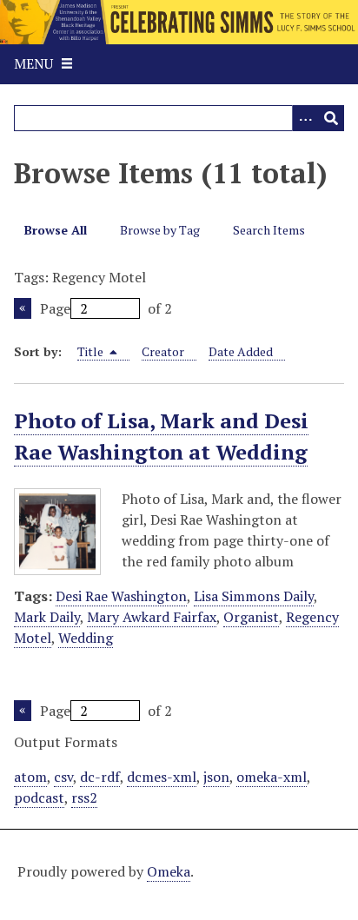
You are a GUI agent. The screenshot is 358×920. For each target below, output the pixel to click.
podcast (39, 797)
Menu (33, 63)
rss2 (84, 797)
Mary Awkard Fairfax (151, 616)
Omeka (168, 871)
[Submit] (331, 118)
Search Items (269, 230)
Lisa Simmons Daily (254, 596)
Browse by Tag (160, 230)
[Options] (305, 118)
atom (30, 776)
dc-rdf (100, 776)
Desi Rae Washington (121, 596)
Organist (251, 616)
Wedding (85, 637)
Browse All (55, 230)
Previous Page (22, 308)
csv (63, 776)
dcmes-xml (161, 776)
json (216, 776)
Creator (163, 351)
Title (91, 351)
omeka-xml (271, 776)
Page (55, 308)
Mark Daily (47, 616)
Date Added (241, 351)
